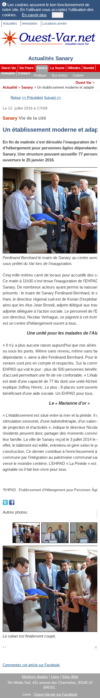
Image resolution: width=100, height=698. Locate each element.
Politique (40, 75)
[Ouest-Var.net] (48, 38)
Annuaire (8, 73)
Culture (78, 75)
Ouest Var (8, 68)
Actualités (10, 23)
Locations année (54, 23)
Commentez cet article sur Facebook (31, 665)
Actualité (10, 87)
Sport (6, 81)
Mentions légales (35, 677)
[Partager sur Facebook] (11, 502)
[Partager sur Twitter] (6, 502)
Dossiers (65, 81)
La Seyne (57, 68)
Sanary (42, 68)
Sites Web (70, 677)
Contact (24, 73)
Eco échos (59, 75)
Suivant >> (52, 98)
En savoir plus (34, 15)
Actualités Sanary (50, 58)
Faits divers (23, 81)
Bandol (88, 68)
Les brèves (46, 81)
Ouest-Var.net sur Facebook (55, 694)
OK (58, 15)
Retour (16, 98)
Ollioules (74, 68)
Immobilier (29, 23)
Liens (55, 677)
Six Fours (26, 68)
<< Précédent (32, 98)
